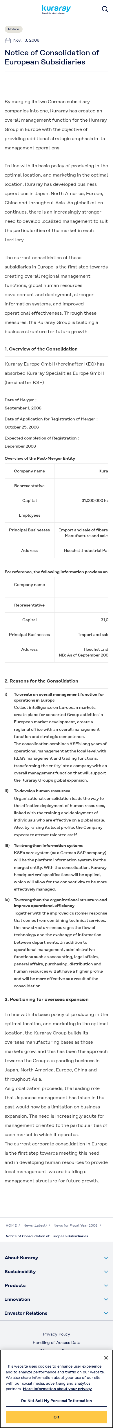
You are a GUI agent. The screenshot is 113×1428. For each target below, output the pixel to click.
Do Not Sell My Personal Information (56, 1401)
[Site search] (105, 9)
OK (56, 1417)
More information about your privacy (57, 1389)
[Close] (106, 1357)
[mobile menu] (8, 9)
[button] (56, 1258)
